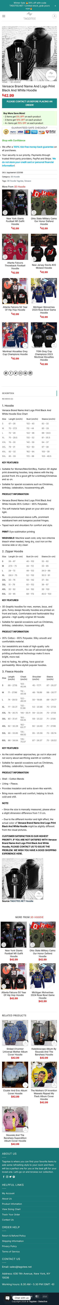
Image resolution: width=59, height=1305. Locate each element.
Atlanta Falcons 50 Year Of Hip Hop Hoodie (15, 308)
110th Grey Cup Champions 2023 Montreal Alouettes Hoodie (44, 355)
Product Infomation (12, 1203)
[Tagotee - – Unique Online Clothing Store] (29, 16)
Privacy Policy (9, 1246)
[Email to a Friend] (20, 373)
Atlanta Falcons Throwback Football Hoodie (15, 265)
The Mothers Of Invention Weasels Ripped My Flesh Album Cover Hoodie (44, 1094)
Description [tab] (8, 393)
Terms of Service (11, 1251)
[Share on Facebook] (11, 373)
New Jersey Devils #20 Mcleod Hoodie (44, 266)
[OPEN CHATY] (7, 1298)
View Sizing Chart (11, 1209)
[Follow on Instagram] (7, 1177)
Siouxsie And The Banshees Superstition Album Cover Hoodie (15, 1138)
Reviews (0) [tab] (7, 399)
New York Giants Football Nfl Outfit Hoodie (15, 221)
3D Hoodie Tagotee (15, 181)
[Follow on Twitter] (10, 1177)
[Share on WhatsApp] (6, 373)
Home (5, 82)
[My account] (54, 16)
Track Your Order (11, 1214)
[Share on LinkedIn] (30, 373)
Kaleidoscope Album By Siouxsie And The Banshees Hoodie (44, 1051)
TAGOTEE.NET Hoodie (21, 901)
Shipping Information (13, 1241)
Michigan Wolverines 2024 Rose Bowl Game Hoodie (44, 310)
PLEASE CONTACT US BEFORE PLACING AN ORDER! (29, 103)
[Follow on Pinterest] (14, 1177)
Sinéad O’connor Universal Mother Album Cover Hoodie (15, 1051)
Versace (27, 181)
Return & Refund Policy (14, 1235)
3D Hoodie (15, 82)
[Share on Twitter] (15, 373)
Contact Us (8, 1219)
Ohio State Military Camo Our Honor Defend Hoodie (44, 221)
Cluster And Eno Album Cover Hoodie (15, 1092)
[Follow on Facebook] (4, 1177)
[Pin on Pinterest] (25, 373)
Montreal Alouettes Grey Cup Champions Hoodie (15, 353)
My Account (8, 1193)
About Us (7, 1198)
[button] (3, 16)
